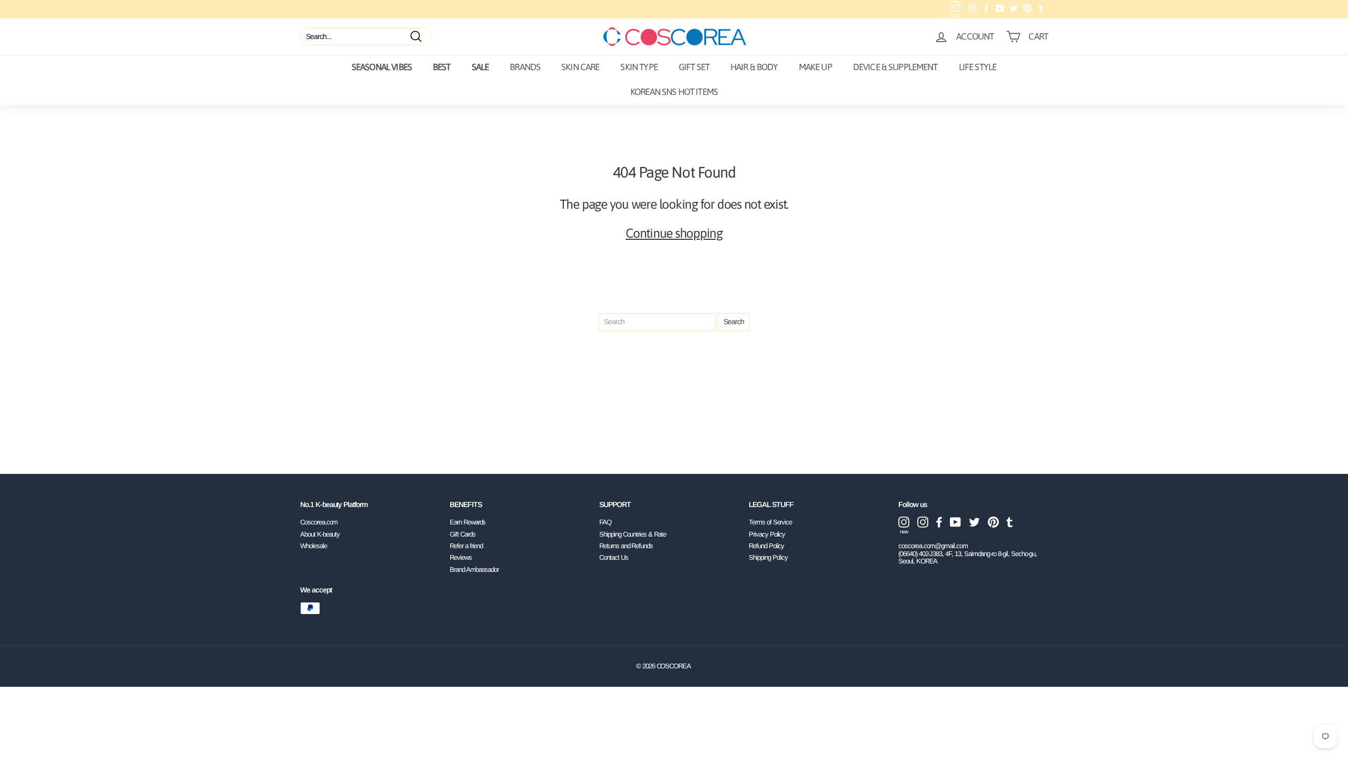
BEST (442, 67)
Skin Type (638, 67)
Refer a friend (466, 546)
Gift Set (694, 67)
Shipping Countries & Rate (632, 534)
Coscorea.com (319, 522)
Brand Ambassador (474, 569)
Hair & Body (754, 67)
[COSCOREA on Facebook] (939, 522)
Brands (525, 67)
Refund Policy (766, 546)
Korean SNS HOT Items (674, 91)
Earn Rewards (467, 522)
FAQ (605, 522)
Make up (815, 67)
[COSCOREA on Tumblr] (1009, 522)
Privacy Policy (767, 534)
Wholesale (313, 546)
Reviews (461, 557)
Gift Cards (462, 534)
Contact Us (613, 557)
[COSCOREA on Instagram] (922, 522)
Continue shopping (674, 233)
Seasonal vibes (382, 67)
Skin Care (580, 67)
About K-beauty (320, 534)
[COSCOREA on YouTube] (955, 522)
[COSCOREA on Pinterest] (993, 522)
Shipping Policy (768, 557)
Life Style (978, 67)
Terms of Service (770, 522)
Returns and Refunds (626, 546)
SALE (480, 67)
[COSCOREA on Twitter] (974, 522)
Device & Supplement (895, 67)
